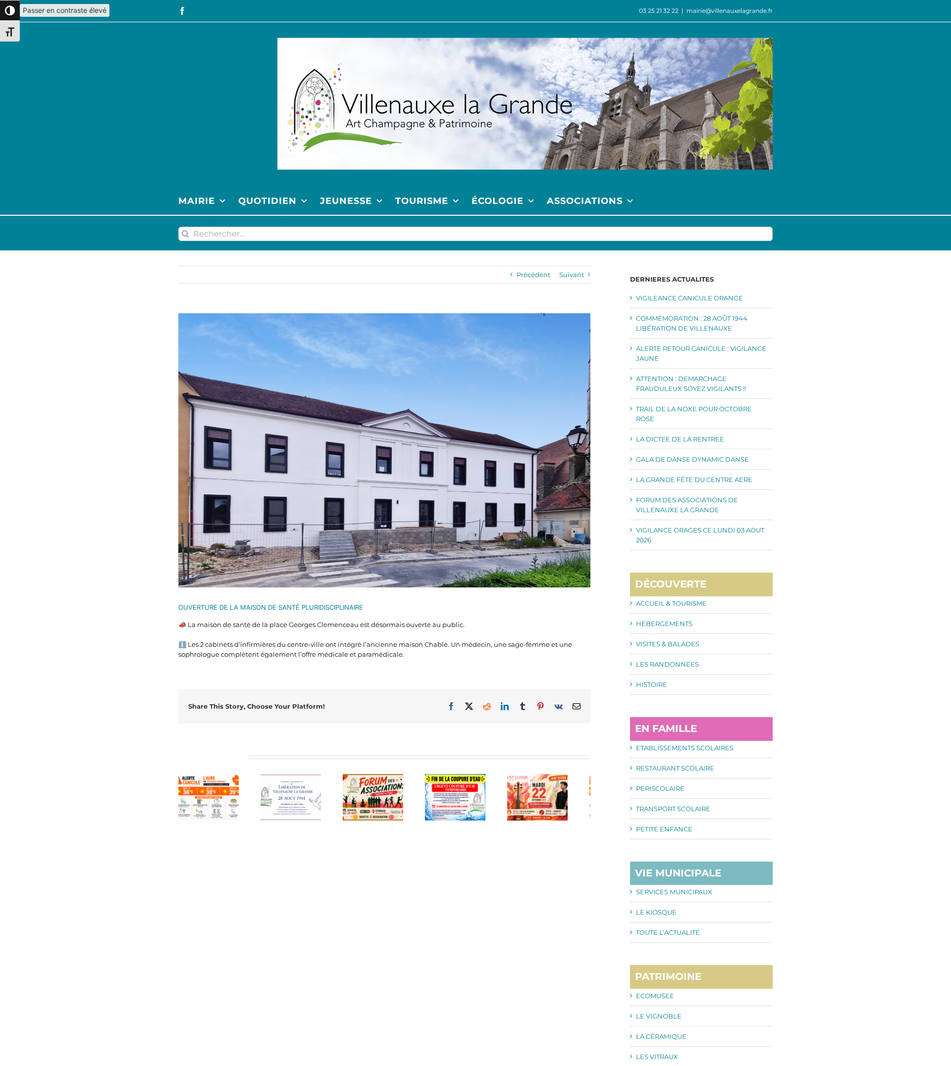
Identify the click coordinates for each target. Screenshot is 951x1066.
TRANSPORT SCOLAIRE (673, 809)
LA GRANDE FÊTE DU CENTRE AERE (694, 480)
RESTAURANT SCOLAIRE (675, 768)
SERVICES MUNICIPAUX (674, 892)
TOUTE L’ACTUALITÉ (668, 932)
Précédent (533, 275)
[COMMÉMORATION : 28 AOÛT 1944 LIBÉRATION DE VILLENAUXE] (297, 778)
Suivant (571, 275)
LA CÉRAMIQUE (661, 1036)
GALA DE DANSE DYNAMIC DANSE (692, 459)
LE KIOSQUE (656, 912)
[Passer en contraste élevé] (10, 10)
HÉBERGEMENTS (664, 624)
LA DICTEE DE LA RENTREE (680, 439)
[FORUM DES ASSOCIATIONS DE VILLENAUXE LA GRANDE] (384, 778)
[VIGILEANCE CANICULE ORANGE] (210, 778)
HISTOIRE (651, 684)
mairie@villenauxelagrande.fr (730, 10)
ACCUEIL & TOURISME (671, 603)
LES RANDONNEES (667, 664)
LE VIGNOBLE (659, 1016)
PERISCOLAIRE (660, 788)
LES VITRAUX (657, 1057)
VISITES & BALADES (667, 644)
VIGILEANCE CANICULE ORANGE (689, 298)
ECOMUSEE (655, 996)
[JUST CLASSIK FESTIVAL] (558, 778)
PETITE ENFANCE (664, 829)
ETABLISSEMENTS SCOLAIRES (685, 748)
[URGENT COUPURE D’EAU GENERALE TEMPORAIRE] (471, 778)
